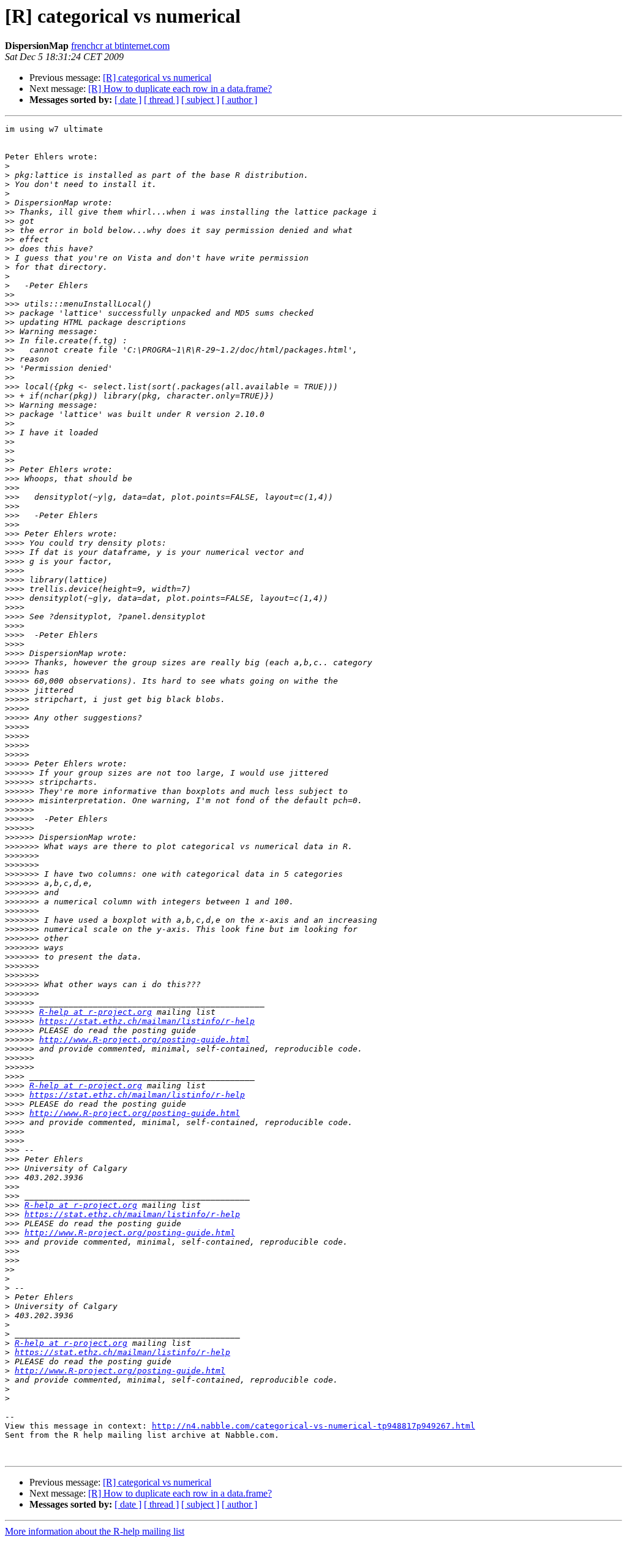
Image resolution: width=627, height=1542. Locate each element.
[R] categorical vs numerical (157, 77)
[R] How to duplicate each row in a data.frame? (180, 88)
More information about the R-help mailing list (94, 1531)
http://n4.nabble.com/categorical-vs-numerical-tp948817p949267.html (313, 1425)
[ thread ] (161, 99)
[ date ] (128, 99)
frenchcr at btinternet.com (120, 45)
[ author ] (239, 99)
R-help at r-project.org (95, 1012)
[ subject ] (200, 99)
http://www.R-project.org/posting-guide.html (144, 1039)
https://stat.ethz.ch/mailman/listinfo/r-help (147, 1021)
